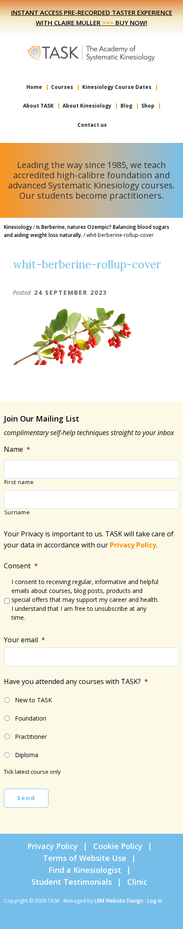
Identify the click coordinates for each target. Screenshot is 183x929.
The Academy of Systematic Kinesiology (91, 52)
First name (19, 482)
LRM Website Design (118, 900)
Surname (17, 512)
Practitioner (31, 736)
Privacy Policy (133, 545)
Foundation (30, 718)
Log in (154, 900)
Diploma (26, 755)
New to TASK (33, 700)
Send (26, 798)
